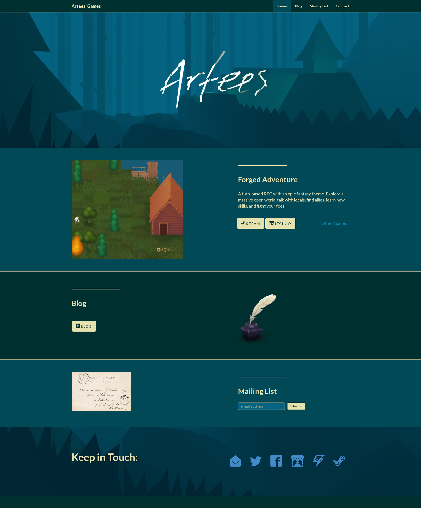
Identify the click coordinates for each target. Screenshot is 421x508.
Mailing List (319, 6)
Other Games (334, 223)
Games (282, 6)
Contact (342, 6)
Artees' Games (86, 6)
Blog (298, 6)
